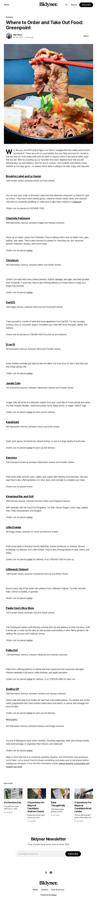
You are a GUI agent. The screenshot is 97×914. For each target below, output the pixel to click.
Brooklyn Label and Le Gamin (23, 176)
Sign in (74, 5)
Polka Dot (12, 650)
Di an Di (10, 344)
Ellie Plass (17, 35)
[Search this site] (66, 5)
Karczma (11, 457)
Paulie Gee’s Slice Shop (20, 608)
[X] (46, 872)
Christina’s (12, 260)
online (29, 750)
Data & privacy (57, 889)
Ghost (53, 895)
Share (85, 36)
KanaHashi (12, 422)
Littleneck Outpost (17, 569)
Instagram (76, 202)
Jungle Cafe (13, 383)
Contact (44, 889)
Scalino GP (12, 688)
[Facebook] (51, 872)
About (6, 5)
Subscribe (86, 5)
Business (9, 17)
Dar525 (10, 302)
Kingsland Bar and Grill (19, 496)
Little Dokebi (13, 527)
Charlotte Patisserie (18, 218)
